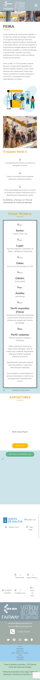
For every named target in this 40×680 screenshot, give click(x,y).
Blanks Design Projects (20, 432)
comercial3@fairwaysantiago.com (20, 626)
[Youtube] (26, 640)
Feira (20, 655)
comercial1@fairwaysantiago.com (20, 623)
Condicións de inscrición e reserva (25, 674)
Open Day (20, 651)
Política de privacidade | (11, 672)
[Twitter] (8, 640)
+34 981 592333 (23, 632)
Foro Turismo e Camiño (20, 653)
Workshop (20, 657)
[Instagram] (20, 640)
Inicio (20, 646)
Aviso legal (24, 672)
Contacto (20, 659)
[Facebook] (14, 640)
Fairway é (20, 649)
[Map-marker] (31, 640)
